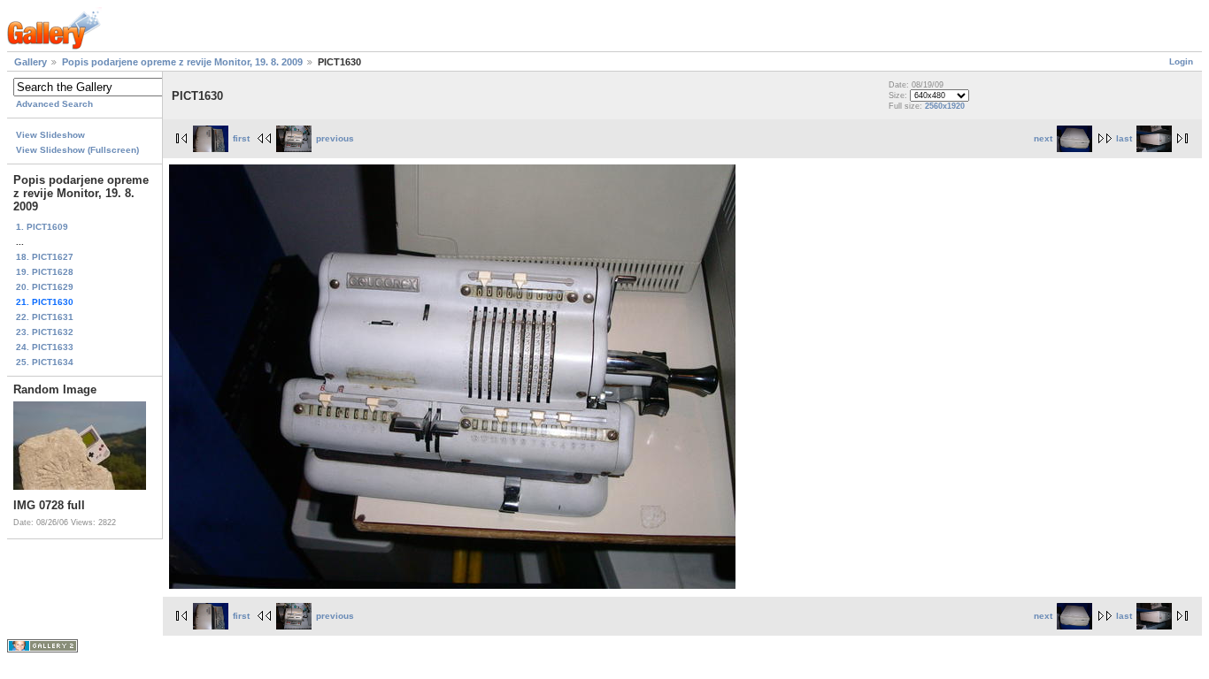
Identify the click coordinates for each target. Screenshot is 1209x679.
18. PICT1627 (44, 257)
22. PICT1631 (44, 317)
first (241, 138)
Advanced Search (54, 104)
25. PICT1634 (44, 362)
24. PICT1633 (44, 347)
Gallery (30, 62)
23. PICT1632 (44, 332)
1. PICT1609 (42, 227)
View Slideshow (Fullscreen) (77, 150)
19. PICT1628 (44, 272)
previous (335, 138)
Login (1181, 61)
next (1043, 138)
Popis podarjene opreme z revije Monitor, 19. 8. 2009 (182, 62)
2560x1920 (945, 106)
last (1124, 138)
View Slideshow (50, 135)
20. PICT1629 (44, 287)
